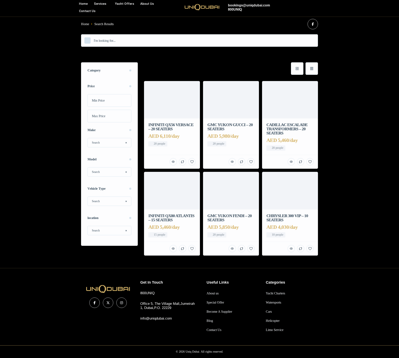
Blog (210, 320)
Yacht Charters (275, 293)
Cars (269, 311)
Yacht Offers (124, 4)
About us (147, 4)
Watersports (273, 302)
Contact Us (87, 11)
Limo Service (274, 330)
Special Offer (215, 302)
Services (100, 4)
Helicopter (273, 320)
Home (83, 4)
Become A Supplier (219, 311)
